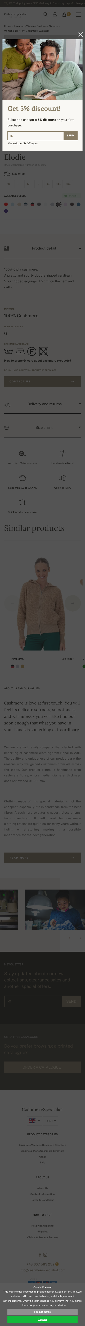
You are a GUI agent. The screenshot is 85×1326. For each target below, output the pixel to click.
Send (70, 135)
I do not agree (42, 1311)
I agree (42, 1319)
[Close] (79, 34)
